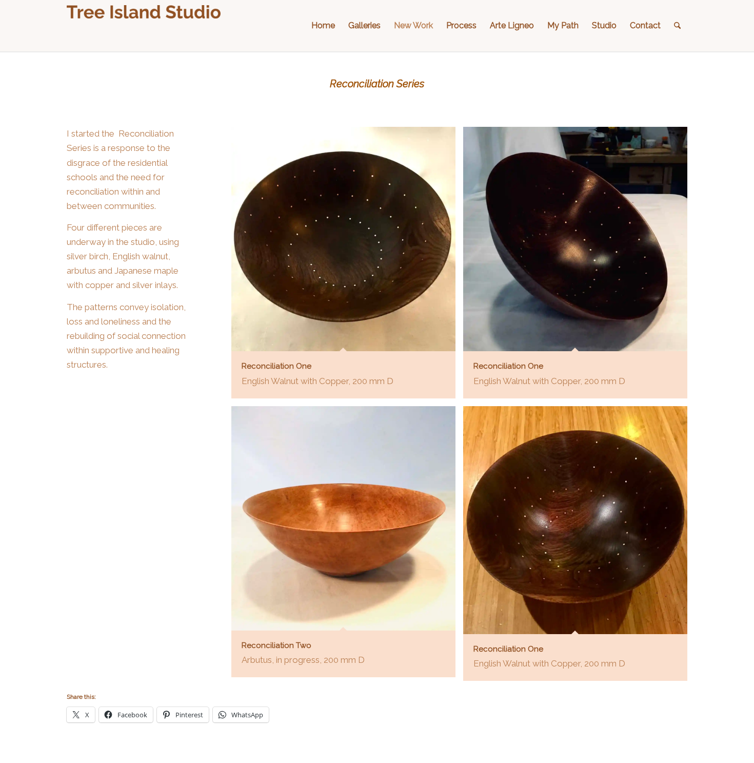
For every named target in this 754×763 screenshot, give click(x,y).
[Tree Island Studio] (144, 25)
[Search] (677, 25)
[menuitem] (323, 25)
